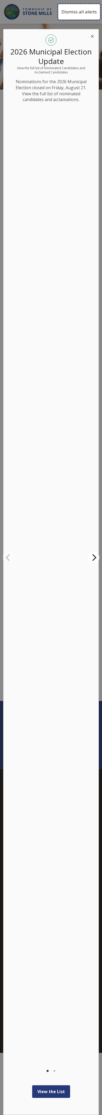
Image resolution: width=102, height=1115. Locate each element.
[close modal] (92, 35)
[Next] (93, 557)
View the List (51, 1091)
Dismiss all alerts (79, 12)
